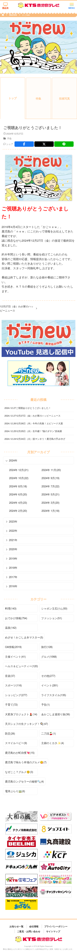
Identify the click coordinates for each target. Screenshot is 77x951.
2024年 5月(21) (50, 494)
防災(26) (10, 733)
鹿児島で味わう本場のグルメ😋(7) (26, 762)
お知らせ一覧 (16, 926)
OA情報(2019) (13, 647)
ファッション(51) (51, 618)
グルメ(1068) (49, 656)
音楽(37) (10, 676)
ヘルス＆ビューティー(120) (21, 666)
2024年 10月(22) (18, 478)
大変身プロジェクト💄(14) (21, 714)
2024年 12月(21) (18, 470)
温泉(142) (10, 627)
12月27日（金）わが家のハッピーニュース (16, 308)
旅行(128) (47, 647)
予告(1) (45, 704)
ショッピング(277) (16, 695)
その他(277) (48, 676)
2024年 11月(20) (51, 470)
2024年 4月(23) (18, 502)
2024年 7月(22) (50, 486)
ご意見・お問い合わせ (28, 931)
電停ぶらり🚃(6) (15, 791)
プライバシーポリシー (56, 926)
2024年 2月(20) (18, 511)
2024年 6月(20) (18, 494)
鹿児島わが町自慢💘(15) (20, 752)
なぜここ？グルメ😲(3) (19, 772)
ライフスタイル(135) (53, 695)
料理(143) (10, 608)
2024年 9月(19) (50, 478)
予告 (9, 138)
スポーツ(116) (13, 685)
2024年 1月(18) (50, 511)
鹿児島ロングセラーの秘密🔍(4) (24, 781)
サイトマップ (53, 931)
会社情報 (33, 926)
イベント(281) (49, 685)
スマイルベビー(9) (16, 743)
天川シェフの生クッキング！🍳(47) (26, 724)
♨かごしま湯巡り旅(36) (55, 714)
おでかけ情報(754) (16, 618)
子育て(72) (11, 704)
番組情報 (13, 14)
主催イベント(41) (15, 656)
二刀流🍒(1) (48, 733)
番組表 (5, 8)
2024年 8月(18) (18, 486)
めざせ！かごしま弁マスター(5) (24, 637)
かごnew (26, 14)
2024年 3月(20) (50, 502)
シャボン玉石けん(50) (54, 608)
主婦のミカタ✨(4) (52, 743)
